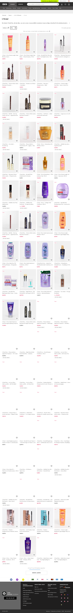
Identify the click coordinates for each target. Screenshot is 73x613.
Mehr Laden (36, 573)
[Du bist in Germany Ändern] (69, 1)
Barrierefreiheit (68, 611)
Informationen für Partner (53, 596)
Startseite (4, 15)
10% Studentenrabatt (27, 603)
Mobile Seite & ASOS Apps (52, 589)
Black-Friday (50, 594)
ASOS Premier (26, 596)
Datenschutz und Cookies (56, 611)
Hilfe (24, 588)
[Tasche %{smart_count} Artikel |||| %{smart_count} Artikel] (69, 4)
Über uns (36, 587)
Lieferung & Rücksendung (28, 592)
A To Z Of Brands (17, 15)
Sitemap (24, 605)
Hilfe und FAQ (63, 1)
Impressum (48, 611)
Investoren (37, 593)
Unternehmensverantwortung (41, 591)
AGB (63, 611)
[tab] (4, 8)
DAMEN (12, 4)
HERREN (20, 4)
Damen (10, 15)
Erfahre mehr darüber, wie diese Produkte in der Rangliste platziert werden (36, 31)
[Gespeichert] (65, 4)
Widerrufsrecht (26, 594)
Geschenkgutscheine (52, 592)
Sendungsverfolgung (27, 590)
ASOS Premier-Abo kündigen (27, 600)
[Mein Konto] (62, 4)
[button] (61, 594)
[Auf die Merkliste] (16, 52)
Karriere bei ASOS (38, 589)
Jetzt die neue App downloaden (49, 1)
